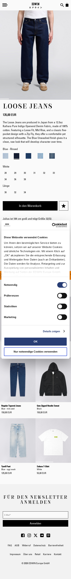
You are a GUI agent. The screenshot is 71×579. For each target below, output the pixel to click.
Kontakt (57, 554)
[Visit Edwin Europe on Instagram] (29, 536)
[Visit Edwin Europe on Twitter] (35, 536)
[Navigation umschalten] (5, 4)
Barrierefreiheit (55, 545)
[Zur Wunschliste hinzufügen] (63, 206)
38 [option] (25, 179)
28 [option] (5, 172)
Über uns (27, 554)
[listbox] (35, 176)
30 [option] (25, 172)
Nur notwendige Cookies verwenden (35, 351)
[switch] (62, 296)
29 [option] (15, 172)
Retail (37, 554)
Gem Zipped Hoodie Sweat (48, 407)
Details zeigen (51, 331)
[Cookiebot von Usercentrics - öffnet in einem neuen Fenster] (52, 225)
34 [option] (5, 179)
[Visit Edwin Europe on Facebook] (23, 536)
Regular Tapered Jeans (11, 407)
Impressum (15, 554)
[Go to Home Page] (35, 5)
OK (36, 341)
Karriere (47, 554)
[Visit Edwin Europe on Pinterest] (48, 536)
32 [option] (44, 172)
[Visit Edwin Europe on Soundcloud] (42, 536)
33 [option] (54, 172)
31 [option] (34, 172)
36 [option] (15, 179)
